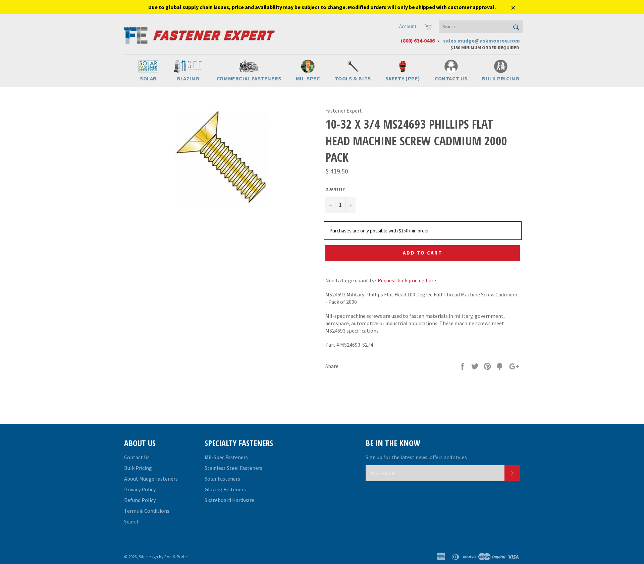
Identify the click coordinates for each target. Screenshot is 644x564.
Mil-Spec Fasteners (226, 457)
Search (132, 521)
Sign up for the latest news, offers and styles (416, 457)
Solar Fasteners (222, 478)
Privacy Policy (140, 489)
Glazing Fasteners (225, 489)
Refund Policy (140, 500)
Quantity (335, 189)
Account (408, 26)
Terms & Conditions (146, 510)
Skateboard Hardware (229, 500)
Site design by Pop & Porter (163, 556)
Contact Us (137, 457)
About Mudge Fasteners (151, 478)
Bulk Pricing (138, 468)
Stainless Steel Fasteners (233, 468)
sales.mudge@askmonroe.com (481, 40)
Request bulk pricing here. (407, 280)
